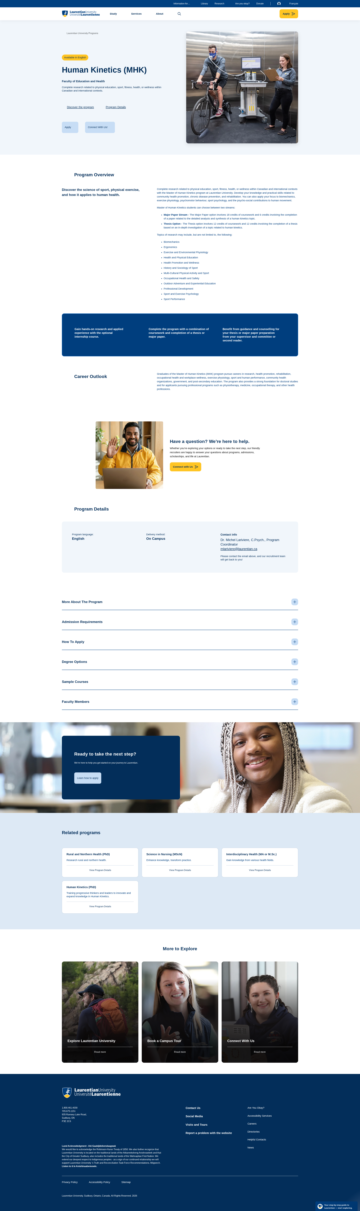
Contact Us (193, 1108)
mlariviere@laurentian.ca (238, 549)
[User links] (281, 3)
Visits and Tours (196, 1124)
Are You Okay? (256, 1107)
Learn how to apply (87, 778)
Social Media (194, 1116)
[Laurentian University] (81, 13)
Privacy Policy (70, 1182)
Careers (252, 1123)
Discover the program (80, 107)
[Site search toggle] (179, 13)
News (251, 1147)
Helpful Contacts (257, 1139)
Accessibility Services (260, 1115)
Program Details (116, 107)
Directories (254, 1131)
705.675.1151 (69, 1111)
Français (293, 3)
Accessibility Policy (99, 1182)
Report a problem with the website (209, 1133)
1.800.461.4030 (69, 1108)
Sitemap (126, 1182)
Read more (100, 1052)
